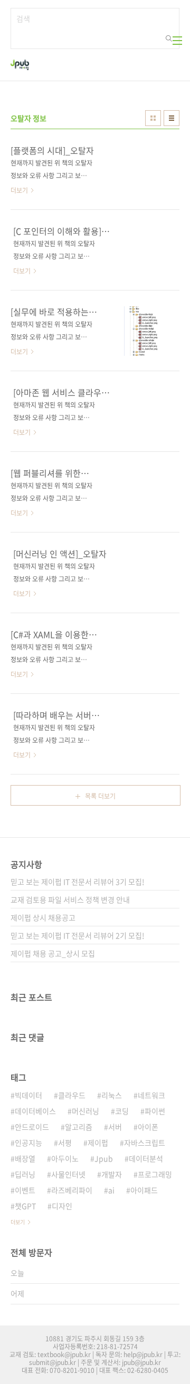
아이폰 (148, 1126)
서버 (115, 1126)
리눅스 (111, 1095)
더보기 (18, 1222)
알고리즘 (78, 1126)
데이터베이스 (35, 1111)
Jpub (103, 1158)
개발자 (111, 1174)
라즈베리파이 (71, 1190)
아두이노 (65, 1158)
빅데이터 (28, 1095)
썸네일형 (153, 118)
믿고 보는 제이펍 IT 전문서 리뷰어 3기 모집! (78, 881)
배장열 (25, 1158)
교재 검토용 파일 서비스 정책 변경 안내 (70, 899)
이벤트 (25, 1190)
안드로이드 (32, 1126)
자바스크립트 (144, 1142)
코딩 (122, 1111)
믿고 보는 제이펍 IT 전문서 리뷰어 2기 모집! (78, 935)
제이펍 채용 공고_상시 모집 (53, 953)
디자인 (62, 1206)
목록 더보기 (100, 796)
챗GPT (25, 1206)
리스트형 (171, 118)
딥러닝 (25, 1174)
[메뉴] (177, 40)
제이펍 (98, 1142)
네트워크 (151, 1095)
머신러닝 (85, 1111)
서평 (65, 1142)
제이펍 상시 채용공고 (43, 917)
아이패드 (144, 1190)
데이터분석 (146, 1158)
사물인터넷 (68, 1174)
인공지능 (28, 1142)
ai (111, 1190)
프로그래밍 (155, 1174)
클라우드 (72, 1095)
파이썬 (155, 1111)
